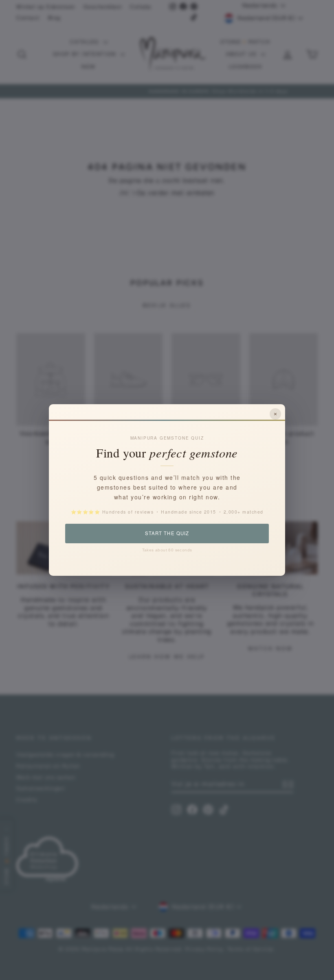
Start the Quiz (167, 533)
